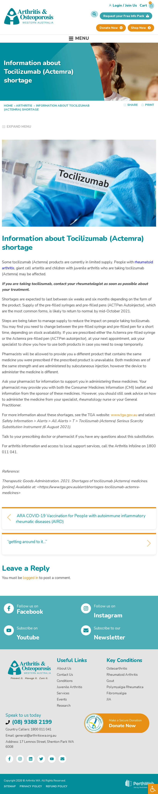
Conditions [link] (65, 681)
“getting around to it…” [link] (27, 541)
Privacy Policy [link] (31, 786)
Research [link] (64, 705)
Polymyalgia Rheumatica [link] (125, 687)
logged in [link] (30, 577)
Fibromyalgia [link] (116, 693)
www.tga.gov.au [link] (124, 414)
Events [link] (62, 699)
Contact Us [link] (65, 674)
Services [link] (63, 693)
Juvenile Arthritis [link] (69, 687)
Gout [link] (110, 681)
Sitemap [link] (10, 786)
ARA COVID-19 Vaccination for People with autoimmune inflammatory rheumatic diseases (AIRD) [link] (80, 519)
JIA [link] (109, 699)
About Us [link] (64, 668)
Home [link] (8, 106)
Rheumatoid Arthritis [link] (122, 674)
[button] (147, 6)
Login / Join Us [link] (125, 5)
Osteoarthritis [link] (117, 668)
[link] (153, 789)
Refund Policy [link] (56, 786)
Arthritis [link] (24, 106)
